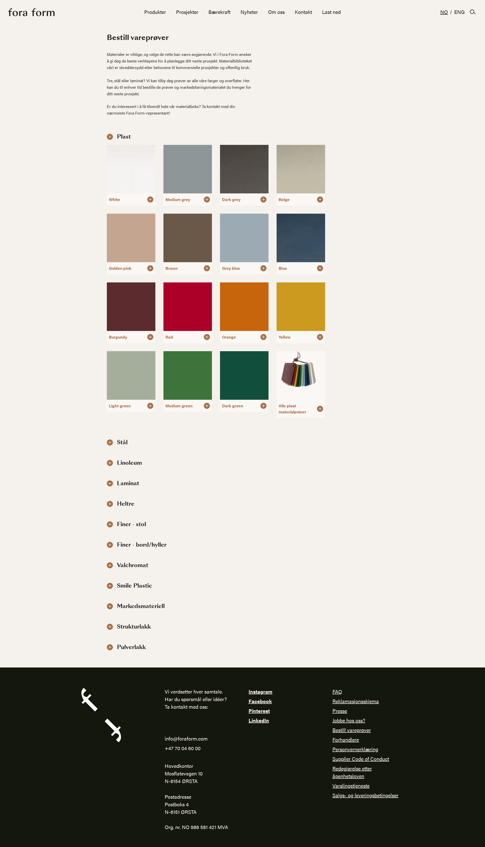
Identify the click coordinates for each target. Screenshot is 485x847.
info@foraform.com (186, 738)
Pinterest (259, 710)
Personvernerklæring (355, 749)
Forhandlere (345, 739)
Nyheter (249, 11)
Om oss (276, 11)
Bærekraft (219, 11)
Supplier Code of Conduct (360, 758)
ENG (459, 11)
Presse (339, 710)
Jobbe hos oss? (348, 720)
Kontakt (303, 11)
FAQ (337, 691)
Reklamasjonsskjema (355, 701)
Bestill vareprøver (351, 729)
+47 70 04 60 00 (183, 748)
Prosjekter (187, 11)
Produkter (155, 11)
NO (444, 11)
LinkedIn (259, 720)
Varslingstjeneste (351, 785)
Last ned (331, 11)
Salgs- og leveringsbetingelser (365, 795)
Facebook (260, 701)
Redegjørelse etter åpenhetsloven (352, 772)
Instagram (260, 691)
